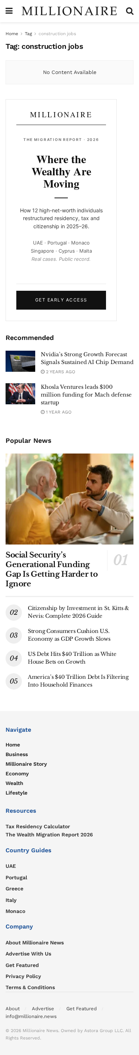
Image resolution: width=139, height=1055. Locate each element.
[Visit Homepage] (69, 11)
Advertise (43, 1008)
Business (17, 754)
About (13, 1008)
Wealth (14, 783)
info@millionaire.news (31, 1016)
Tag (28, 33)
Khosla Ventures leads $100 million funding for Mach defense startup (86, 395)
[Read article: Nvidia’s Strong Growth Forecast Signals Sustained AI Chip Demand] (20, 361)
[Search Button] (129, 11)
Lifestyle (16, 793)
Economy (17, 773)
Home (12, 33)
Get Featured (81, 1008)
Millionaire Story (26, 764)
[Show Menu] (9, 11)
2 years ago (59, 371)
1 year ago (58, 412)
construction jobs (57, 33)
